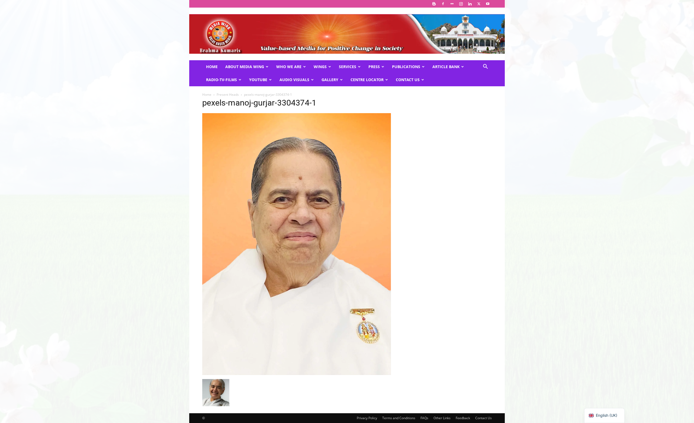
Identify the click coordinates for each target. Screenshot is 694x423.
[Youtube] (488, 4)
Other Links (442, 418)
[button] (485, 67)
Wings (320, 66)
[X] (479, 4)
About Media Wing (244, 66)
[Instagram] (461, 4)
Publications (406, 66)
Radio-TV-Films (221, 79)
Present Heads (228, 94)
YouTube (258, 79)
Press (374, 66)
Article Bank (446, 66)
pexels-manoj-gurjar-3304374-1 (259, 102)
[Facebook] (443, 4)
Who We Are (288, 66)
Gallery (330, 79)
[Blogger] (434, 4)
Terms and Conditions (398, 418)
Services (347, 66)
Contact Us (408, 79)
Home (212, 66)
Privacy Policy (367, 418)
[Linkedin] (470, 4)
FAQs (424, 418)
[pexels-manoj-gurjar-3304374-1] (296, 373)
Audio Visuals (294, 79)
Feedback (463, 418)
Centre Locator (367, 79)
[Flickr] (452, 4)
